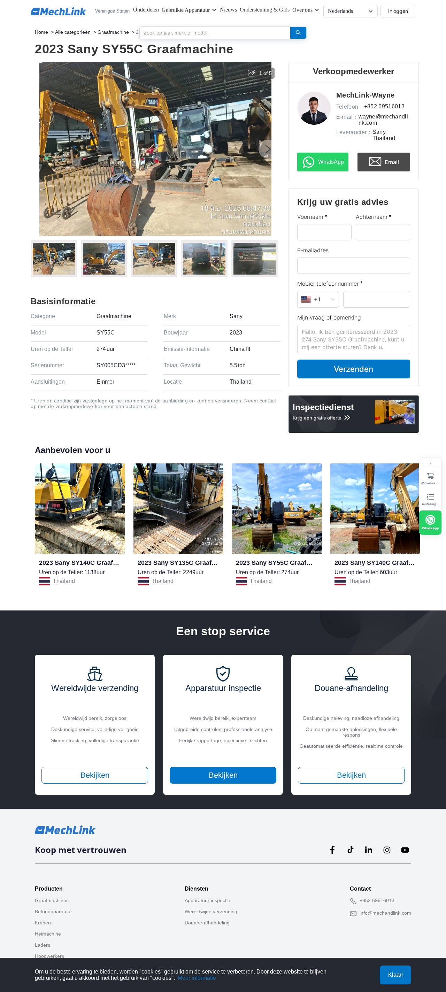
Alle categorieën (73, 32)
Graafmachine (113, 32)
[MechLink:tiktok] (350, 850)
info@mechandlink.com (385, 913)
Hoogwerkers (49, 956)
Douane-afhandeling (207, 922)
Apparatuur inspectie (207, 900)
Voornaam (310, 216)
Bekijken (94, 775)
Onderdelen (146, 10)
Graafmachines (52, 900)
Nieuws (228, 10)
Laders (42, 945)
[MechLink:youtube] (405, 850)
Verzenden (353, 369)
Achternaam (371, 216)
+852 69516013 (377, 900)
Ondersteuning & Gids (265, 10)
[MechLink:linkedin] (368, 850)
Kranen (43, 922)
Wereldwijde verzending (211, 911)
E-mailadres (313, 250)
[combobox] (212, 32)
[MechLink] (58, 11)
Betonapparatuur (53, 911)
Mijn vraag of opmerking (329, 317)
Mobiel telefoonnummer (328, 283)
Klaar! (395, 975)
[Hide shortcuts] (430, 463)
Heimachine (48, 934)
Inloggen (398, 11)
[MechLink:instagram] (386, 850)
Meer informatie (197, 978)
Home (41, 32)
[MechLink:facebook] (332, 850)
